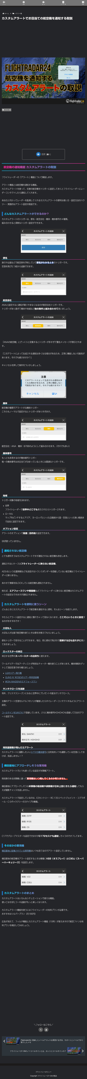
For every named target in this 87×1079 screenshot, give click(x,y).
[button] (80, 612)
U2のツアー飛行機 (13, 673)
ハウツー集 (7, 109)
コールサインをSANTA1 (13, 713)
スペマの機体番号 (38, 752)
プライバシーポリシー (43, 1072)
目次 (43, 154)
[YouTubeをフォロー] (46, 1029)
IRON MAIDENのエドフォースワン (21, 682)
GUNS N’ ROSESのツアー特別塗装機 (22, 677)
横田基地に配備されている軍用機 (16, 851)
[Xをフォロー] (41, 1029)
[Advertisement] (43, 38)
